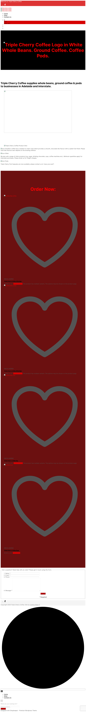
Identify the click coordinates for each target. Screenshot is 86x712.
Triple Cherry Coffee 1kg (11, 460)
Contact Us (7, 17)
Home (6, 13)
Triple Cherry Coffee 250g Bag (13, 281)
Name (7, 573)
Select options (18, 284)
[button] (4, 20)
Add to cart (16, 553)
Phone (7, 577)
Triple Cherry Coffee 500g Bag (13, 371)
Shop (5, 15)
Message (8, 590)
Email (7, 575)
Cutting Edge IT (35, 605)
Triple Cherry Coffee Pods (11, 550)
